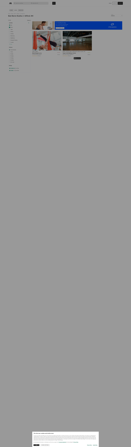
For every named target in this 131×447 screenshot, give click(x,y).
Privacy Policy (76, 442)
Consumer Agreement (62, 442)
